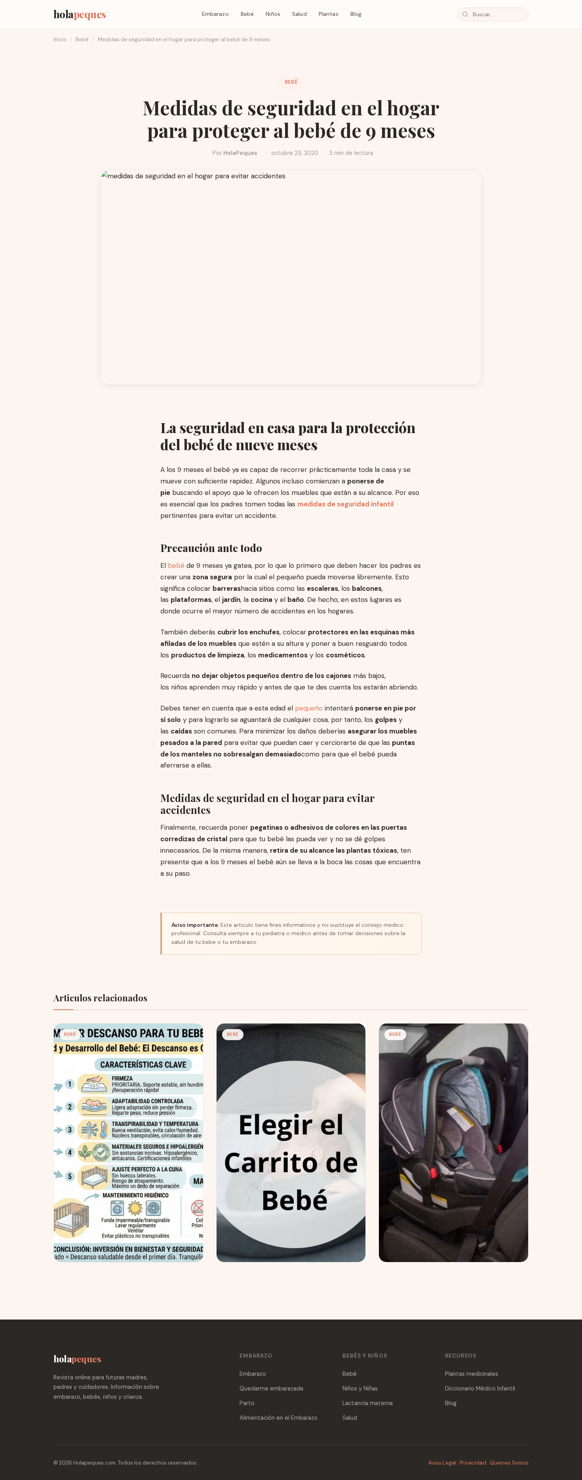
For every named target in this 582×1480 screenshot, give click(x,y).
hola (79, 14)
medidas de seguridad (333, 504)
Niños (273, 13)
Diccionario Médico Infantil (480, 1388)
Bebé (247, 13)
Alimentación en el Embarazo (279, 1417)
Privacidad (473, 1462)
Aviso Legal (442, 1462)
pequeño (309, 708)
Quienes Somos (509, 1462)
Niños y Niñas (360, 1388)
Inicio (60, 39)
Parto (247, 1403)
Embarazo (215, 13)
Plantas (329, 13)
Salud (299, 13)
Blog (356, 13)
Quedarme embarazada (271, 1388)
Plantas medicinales (471, 1373)
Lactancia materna (367, 1403)
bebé (177, 565)
